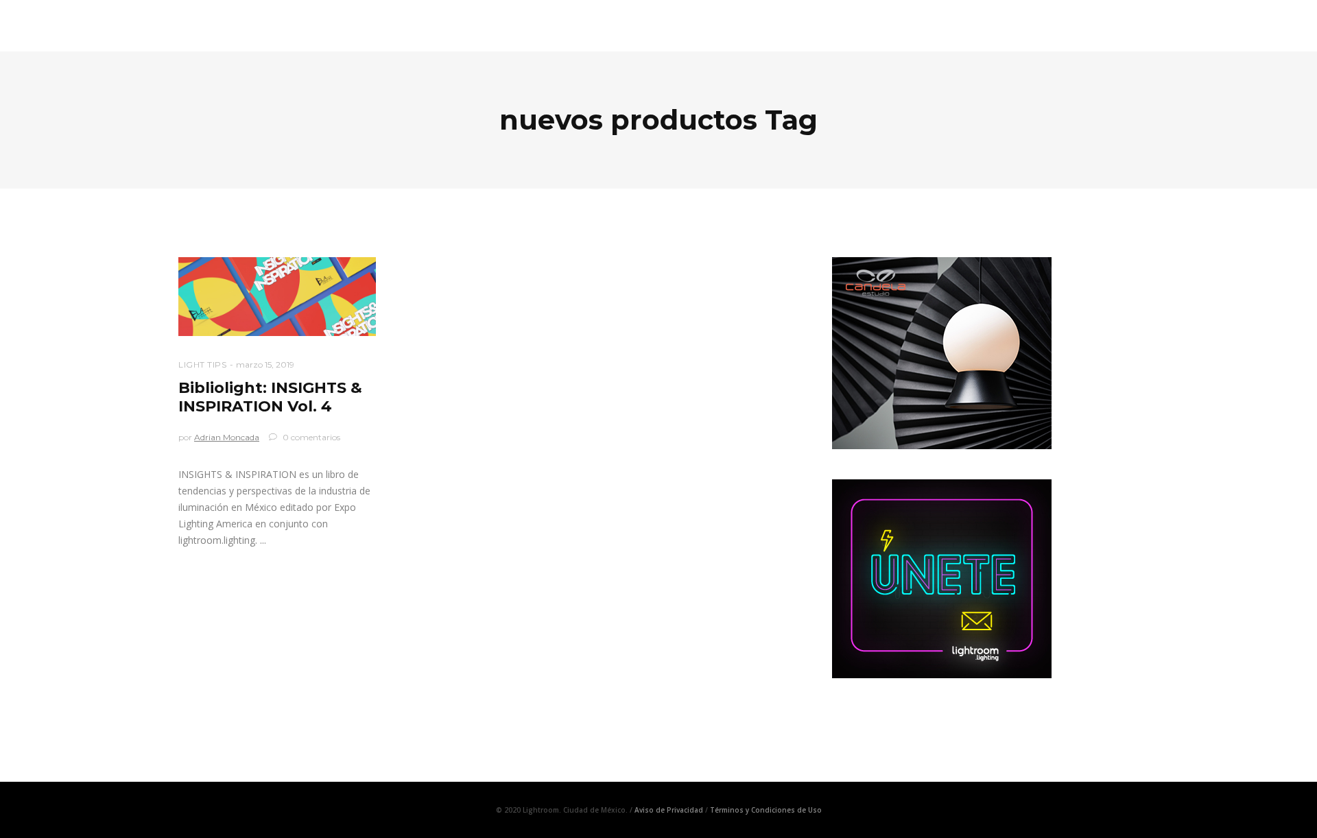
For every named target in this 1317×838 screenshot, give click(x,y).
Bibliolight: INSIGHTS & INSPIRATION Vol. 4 (270, 397)
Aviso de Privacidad (668, 810)
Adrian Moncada (226, 437)
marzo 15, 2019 (265, 364)
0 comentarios (310, 437)
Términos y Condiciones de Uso (766, 810)
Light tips (202, 364)
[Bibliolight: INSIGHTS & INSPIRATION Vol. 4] (277, 296)
